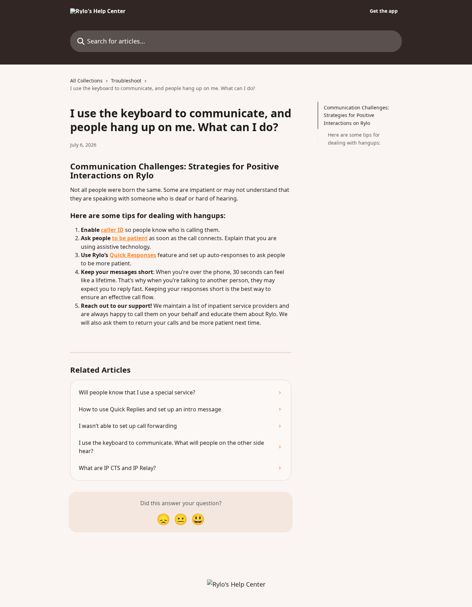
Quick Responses (133, 255)
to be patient (130, 238)
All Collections (86, 80)
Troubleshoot (126, 80)
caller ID (112, 230)
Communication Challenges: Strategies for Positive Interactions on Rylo (356, 115)
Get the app (384, 11)
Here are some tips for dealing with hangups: (354, 138)
